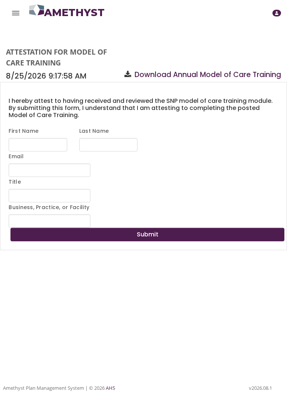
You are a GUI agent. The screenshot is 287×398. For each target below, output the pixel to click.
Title (15, 182)
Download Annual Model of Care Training (208, 75)
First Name (23, 131)
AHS (110, 388)
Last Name (94, 131)
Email (16, 156)
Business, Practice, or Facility (49, 207)
